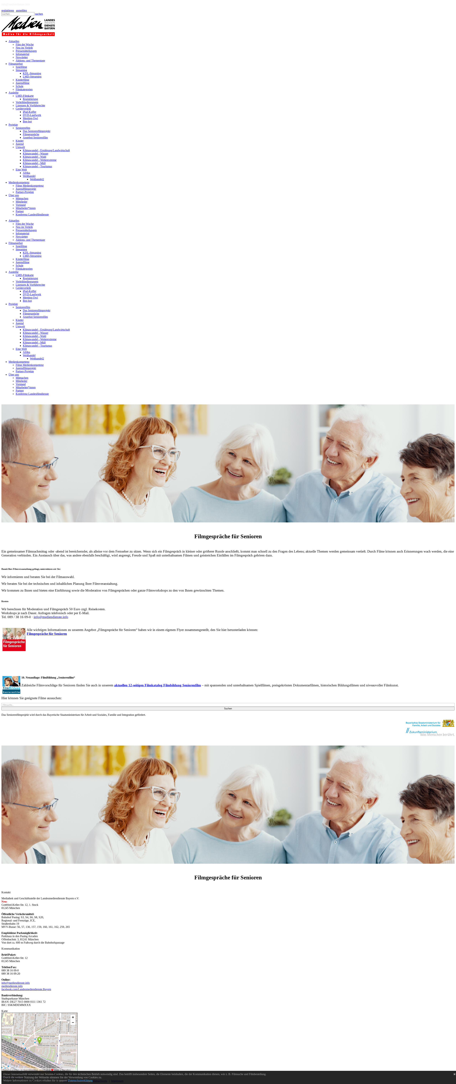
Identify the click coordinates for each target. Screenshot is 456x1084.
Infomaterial (22, 233)
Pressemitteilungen (26, 230)
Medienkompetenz (19, 361)
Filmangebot (16, 243)
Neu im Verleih (24, 226)
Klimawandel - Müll (34, 342)
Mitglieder (21, 380)
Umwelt (20, 326)
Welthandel (29, 355)
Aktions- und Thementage (30, 239)
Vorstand (21, 384)
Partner (20, 390)
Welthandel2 (37, 358)
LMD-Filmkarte (25, 275)
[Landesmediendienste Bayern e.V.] (28, 35)
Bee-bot (27, 300)
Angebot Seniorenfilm (35, 316)
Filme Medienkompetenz (30, 364)
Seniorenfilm (23, 307)
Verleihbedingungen (27, 281)
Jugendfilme (22, 262)
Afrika (26, 352)
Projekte (13, 303)
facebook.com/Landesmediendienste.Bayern (26, 989)
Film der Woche (25, 223)
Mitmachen (22, 377)
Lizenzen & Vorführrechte (30, 284)
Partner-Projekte (25, 371)
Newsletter (22, 236)
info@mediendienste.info (51, 617)
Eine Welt (21, 348)
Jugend (20, 323)
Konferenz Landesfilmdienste (32, 393)
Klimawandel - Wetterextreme (39, 339)
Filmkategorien (24, 268)
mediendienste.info (12, 986)
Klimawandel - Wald (34, 336)
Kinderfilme (22, 259)
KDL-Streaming (32, 252)
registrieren (7, 10)
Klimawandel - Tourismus (37, 345)
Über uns (14, 374)
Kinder (20, 320)
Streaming (21, 249)
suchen (39, 13)
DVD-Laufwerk (32, 294)
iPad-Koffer (29, 291)
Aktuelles (14, 220)
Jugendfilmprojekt (26, 368)
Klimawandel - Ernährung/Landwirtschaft (46, 329)
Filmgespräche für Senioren (47, 634)
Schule (19, 265)
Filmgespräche (31, 313)
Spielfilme (21, 246)
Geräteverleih (23, 287)
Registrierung (30, 278)
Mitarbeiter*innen (26, 387)
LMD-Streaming (32, 255)
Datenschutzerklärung (80, 1080)
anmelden (21, 10)
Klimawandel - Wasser (35, 332)
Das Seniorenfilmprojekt (36, 310)
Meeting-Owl (30, 297)
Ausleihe (14, 271)
